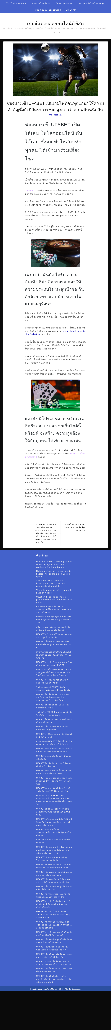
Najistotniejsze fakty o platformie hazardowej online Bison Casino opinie (53, 574)
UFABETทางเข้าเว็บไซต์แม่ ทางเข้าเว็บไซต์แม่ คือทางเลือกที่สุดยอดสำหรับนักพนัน (54, 904)
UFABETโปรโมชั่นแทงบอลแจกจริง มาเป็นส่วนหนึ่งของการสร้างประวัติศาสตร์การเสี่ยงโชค (53, 697)
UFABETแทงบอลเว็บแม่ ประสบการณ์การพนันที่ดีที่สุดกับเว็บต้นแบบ (53, 832)
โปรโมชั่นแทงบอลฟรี (16, 3)
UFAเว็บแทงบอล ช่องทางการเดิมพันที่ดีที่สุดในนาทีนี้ (75, 527)
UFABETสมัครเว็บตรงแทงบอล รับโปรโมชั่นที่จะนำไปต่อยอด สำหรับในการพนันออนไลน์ (54, 924)
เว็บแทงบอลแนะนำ (64, 3)
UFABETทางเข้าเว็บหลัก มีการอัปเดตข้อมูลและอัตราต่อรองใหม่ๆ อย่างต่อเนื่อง (53, 914)
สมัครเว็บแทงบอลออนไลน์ (48, 9)
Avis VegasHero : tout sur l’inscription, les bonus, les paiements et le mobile (50, 583)
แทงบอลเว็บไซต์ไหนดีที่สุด (92, 3)
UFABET (30, 190)
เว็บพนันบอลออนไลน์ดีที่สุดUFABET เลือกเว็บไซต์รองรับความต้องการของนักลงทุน (54, 654)
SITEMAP (71, 9)
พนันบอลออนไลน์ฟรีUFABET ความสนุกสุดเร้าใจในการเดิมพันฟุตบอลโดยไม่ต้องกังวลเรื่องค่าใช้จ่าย (53, 672)
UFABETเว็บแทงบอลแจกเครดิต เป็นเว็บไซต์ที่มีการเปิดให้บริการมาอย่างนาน (54, 780)
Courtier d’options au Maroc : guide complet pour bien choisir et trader (54, 599)
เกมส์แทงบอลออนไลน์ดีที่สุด (55, 23)
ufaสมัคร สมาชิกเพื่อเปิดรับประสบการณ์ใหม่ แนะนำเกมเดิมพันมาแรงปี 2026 (53, 609)
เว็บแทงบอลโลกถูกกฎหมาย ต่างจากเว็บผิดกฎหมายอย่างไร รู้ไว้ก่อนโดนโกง (53, 619)
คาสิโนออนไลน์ (55, 114)
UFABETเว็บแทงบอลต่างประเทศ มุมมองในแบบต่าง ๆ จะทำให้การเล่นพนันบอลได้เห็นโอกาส (54, 850)
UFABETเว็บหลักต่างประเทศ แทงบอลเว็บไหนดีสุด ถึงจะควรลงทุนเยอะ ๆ (54, 644)
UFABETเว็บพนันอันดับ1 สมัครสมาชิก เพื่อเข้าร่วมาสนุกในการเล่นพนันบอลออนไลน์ (54, 979)
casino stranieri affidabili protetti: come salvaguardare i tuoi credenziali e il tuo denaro (54, 564)
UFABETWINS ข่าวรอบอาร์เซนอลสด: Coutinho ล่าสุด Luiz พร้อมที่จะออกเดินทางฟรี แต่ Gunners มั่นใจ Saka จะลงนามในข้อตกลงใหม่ (46, 533)
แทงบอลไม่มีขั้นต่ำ (41, 3)
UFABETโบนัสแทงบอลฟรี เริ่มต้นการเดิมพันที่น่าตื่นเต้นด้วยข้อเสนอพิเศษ (53, 811)
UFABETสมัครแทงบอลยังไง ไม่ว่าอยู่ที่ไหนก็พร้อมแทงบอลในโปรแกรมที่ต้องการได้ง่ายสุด (54, 822)
